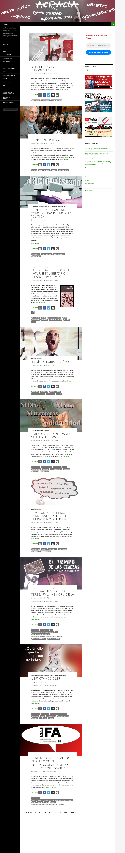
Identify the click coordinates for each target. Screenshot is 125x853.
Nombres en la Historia (9, 75)
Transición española (54, 638)
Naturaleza (35, 319)
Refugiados (35, 471)
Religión (54, 170)
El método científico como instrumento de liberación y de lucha (49, 516)
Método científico (46, 551)
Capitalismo (35, 714)
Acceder (87, 180)
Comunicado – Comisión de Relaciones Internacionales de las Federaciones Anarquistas (52, 763)
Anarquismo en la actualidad (42, 24)
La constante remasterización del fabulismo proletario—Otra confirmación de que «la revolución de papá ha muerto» (98, 162)
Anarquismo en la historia (60, 24)
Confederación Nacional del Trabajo (42, 632)
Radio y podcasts (7, 82)
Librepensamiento (105, 24)
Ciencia (44, 549)
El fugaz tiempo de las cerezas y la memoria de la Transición (52, 594)
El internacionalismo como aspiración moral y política (51, 213)
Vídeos (4, 85)
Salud (34, 322)
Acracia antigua (7, 88)
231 (65, 812)
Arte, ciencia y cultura (92, 24)
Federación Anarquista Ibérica (40, 634)
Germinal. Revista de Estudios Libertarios (8, 93)
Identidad (45, 469)
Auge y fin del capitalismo (76, 24)
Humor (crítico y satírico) (10, 68)
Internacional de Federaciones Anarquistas (44, 804)
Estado (43, 716)
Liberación (35, 551)
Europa (64, 467)
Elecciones (35, 391)
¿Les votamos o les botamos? (45, 680)
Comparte (34, 95)
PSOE (45, 718)
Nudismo (66, 319)
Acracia (5, 24)
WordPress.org (89, 190)
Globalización (36, 469)
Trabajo (51, 718)
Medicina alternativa (38, 394)
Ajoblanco (35, 630)
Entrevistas (6, 65)
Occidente (67, 469)
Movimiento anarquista (39, 638)
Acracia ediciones (7, 41)
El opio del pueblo (46, 140)
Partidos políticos (63, 716)
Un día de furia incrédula (51, 362)
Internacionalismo (59, 254)
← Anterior (28, 812)
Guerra (53, 802)
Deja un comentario (52, 74)
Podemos (34, 718)
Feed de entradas (89, 183)
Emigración (57, 467)
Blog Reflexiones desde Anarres (9, 98)
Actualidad (6, 44)
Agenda (5, 47)
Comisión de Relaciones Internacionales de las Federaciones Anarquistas (52, 800)
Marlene (87, 168)
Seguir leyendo (64, 89)
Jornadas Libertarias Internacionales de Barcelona (46, 636)
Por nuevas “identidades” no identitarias (51, 435)
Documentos (6, 61)
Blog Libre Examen (8, 102)
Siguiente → (74, 812)
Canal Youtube (7, 54)
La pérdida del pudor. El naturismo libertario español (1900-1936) (50, 273)
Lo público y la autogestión (42, 68)
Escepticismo (44, 391)
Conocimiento (52, 549)
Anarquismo (35, 100)
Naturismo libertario (56, 319)
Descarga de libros (8, 58)
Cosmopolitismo (46, 254)
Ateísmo (34, 170)
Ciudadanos (45, 714)
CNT (52, 630)
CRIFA (33, 802)
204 (56, 812)
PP (40, 718)
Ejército (40, 802)
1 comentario (50, 143)
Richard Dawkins (63, 170)
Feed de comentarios (90, 187)
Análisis (5, 51)
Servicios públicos (57, 100)
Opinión (5, 78)
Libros (50, 267)
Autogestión (45, 100)
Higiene (44, 317)
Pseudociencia (50, 394)
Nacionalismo (36, 256)
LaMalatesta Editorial (54, 317)
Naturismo (44, 319)
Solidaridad (44, 471)
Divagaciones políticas (91, 158)
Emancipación (63, 549)
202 (45, 812)
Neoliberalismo (51, 716)
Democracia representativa (58, 714)
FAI (56, 632)
